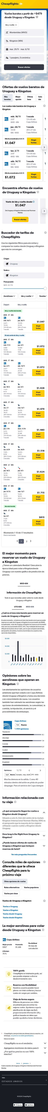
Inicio (18, 1063)
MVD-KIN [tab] (24, 583)
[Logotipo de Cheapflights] (9, 4)
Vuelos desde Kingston (12, 917)
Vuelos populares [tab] (31, 887)
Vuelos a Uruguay (10, 906)
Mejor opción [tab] (18, 98)
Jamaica (26, 1063)
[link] (20, 219)
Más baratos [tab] (7, 98)
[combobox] (11, 24)
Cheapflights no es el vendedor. (18, 1043)
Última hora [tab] (30, 98)
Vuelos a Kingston (10, 910)
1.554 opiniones (22, 729)
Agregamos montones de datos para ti (21, 1048)
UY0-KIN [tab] (18, 607)
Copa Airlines (20, 721)
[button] (37, 17)
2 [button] (26, 541)
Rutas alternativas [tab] (11, 887)
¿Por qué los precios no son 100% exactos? (19, 1052)
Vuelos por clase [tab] (11, 893)
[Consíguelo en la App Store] (29, 1105)
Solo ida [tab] (40, 98)
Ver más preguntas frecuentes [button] (24, 854)
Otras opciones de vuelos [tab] (15, 881)
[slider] (45, 288)
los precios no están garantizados (22, 1036)
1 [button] (21, 541)
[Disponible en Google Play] (18, 1105)
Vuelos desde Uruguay (12, 914)
